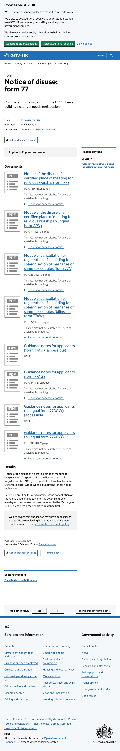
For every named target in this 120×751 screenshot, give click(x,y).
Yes (42, 610)
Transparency (90, 682)
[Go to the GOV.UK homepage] (16, 55)
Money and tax (51, 676)
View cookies (84, 43)
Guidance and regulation (96, 659)
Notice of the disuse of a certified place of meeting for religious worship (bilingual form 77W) (48, 219)
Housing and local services (59, 669)
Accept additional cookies (21, 43)
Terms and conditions (17, 723)
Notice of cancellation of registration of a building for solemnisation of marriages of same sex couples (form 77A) (49, 262)
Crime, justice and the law (19, 686)
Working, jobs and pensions (59, 699)
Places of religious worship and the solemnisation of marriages (98, 165)
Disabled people (14, 693)
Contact (73, 719)
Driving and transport (17, 699)
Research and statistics (96, 666)
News (85, 652)
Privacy (17, 719)
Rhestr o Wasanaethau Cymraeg (51, 723)
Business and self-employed (21, 663)
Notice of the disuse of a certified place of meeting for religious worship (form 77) (48, 178)
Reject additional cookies (58, 43)
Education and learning (56, 646)
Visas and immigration (56, 693)
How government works (96, 689)
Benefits (9, 646)
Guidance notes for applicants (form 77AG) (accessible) (49, 348)
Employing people (53, 652)
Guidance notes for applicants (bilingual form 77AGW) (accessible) (49, 410)
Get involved (89, 695)
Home (7, 63)
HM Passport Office (30, 120)
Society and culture (24, 63)
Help (7, 719)
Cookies (29, 719)
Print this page (53, 552)
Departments (89, 646)
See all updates (47, 129)
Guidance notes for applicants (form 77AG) (49, 374)
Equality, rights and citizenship (53, 63)
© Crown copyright (104, 742)
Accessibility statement (51, 719)
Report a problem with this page (94, 610)
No (59, 610)
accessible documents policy (52, 524)
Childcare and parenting (18, 669)
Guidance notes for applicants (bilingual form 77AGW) (49, 434)
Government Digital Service (20, 728)
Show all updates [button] (47, 544)
